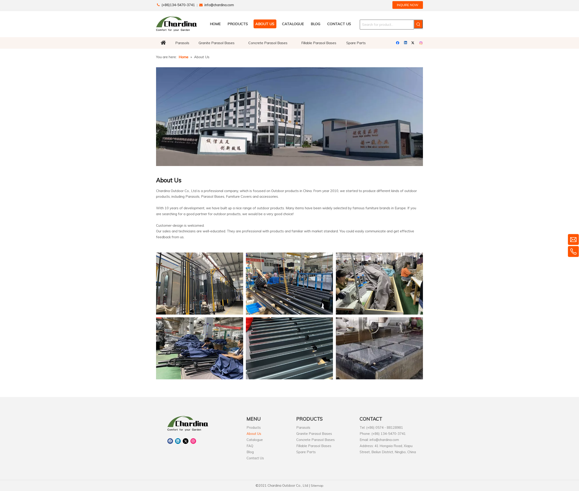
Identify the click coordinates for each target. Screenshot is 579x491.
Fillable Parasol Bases (313, 446)
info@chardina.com (219, 5)
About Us (254, 433)
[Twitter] (413, 43)
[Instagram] (421, 43)
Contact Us (255, 458)
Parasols (303, 427)
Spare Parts (306, 452)
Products (254, 427)
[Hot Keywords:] (418, 24)
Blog (250, 452)
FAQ (250, 446)
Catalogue (255, 440)
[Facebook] (398, 43)
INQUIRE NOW (407, 5)
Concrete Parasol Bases (315, 440)
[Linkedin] (406, 43)
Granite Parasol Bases (314, 433)
